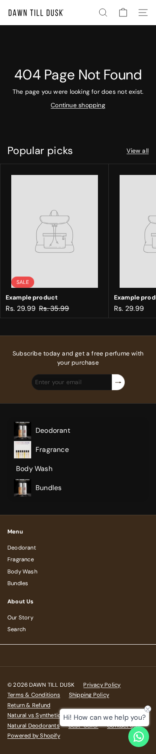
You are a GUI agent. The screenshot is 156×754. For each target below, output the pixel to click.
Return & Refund (28, 705)
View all (138, 151)
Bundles (17, 583)
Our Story (20, 617)
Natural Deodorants (33, 725)
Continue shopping (78, 105)
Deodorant (21, 547)
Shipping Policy (89, 694)
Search (16, 629)
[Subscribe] (118, 382)
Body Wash (22, 571)
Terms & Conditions (33, 694)
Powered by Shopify (33, 735)
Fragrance (20, 559)
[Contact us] (138, 736)
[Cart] (123, 12)
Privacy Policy (101, 684)
